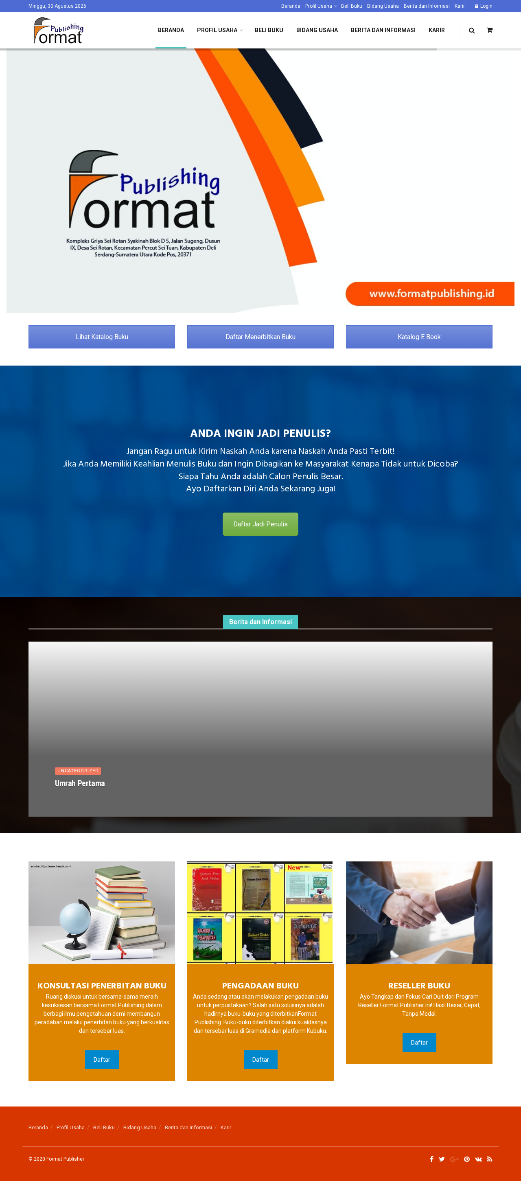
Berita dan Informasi (427, 6)
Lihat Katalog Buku (102, 337)
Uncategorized (78, 770)
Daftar (102, 1059)
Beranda (290, 6)
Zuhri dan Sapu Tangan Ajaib (100, 783)
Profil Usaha (318, 6)
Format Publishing (85, 797)
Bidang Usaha (383, 6)
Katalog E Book (419, 337)
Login (486, 6)
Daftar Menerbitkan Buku (260, 337)
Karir (460, 6)
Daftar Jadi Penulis (260, 524)
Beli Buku (351, 6)
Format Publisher (65, 1159)
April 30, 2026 (132, 797)
